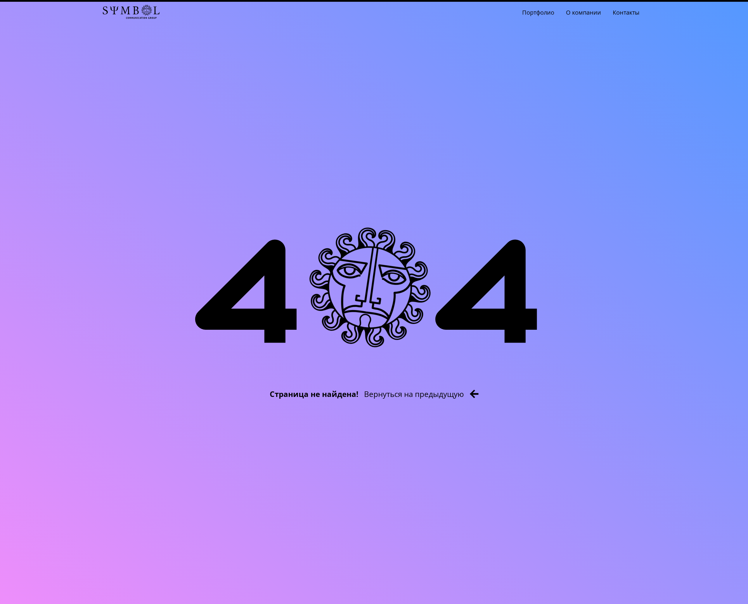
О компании (583, 12)
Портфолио (538, 12)
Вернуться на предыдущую (414, 394)
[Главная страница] (131, 13)
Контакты (626, 12)
